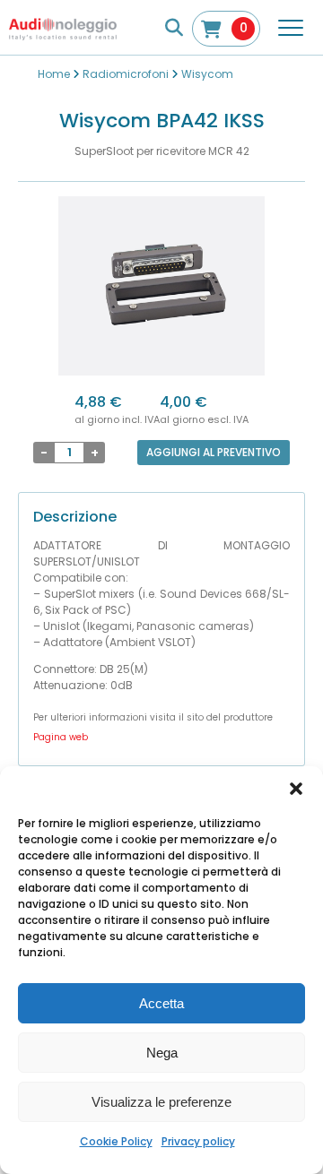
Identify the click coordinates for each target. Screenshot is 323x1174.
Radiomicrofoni (126, 74)
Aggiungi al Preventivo (213, 452)
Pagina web (60, 737)
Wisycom (207, 74)
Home (54, 74)
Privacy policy (198, 1141)
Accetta (161, 1003)
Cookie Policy (116, 1141)
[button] (296, 789)
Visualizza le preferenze (161, 1101)
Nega (162, 1052)
